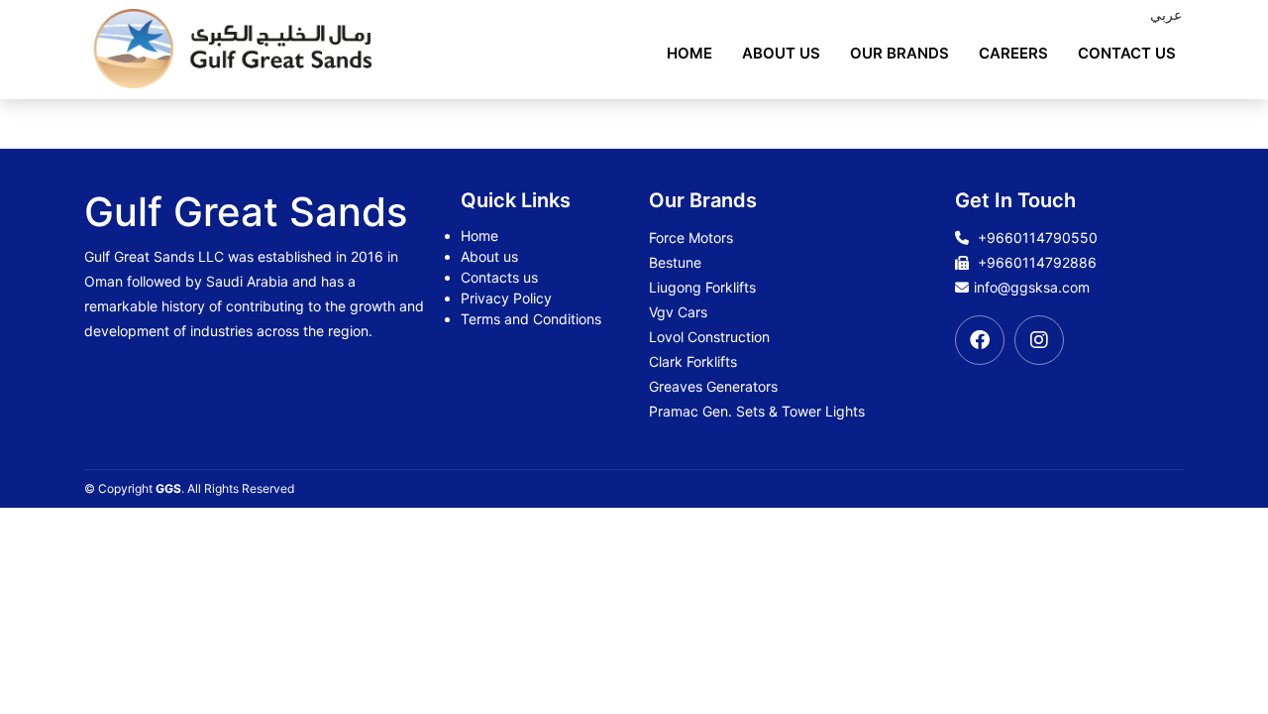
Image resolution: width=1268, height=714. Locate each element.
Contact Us (1127, 53)
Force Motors (691, 237)
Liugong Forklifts (702, 287)
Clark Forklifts (693, 361)
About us (489, 256)
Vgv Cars (678, 311)
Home (689, 53)
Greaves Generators (713, 386)
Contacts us (499, 277)
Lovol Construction (709, 336)
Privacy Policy (506, 298)
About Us (781, 53)
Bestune (675, 262)
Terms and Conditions (531, 318)
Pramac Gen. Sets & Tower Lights (757, 411)
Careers (1013, 53)
